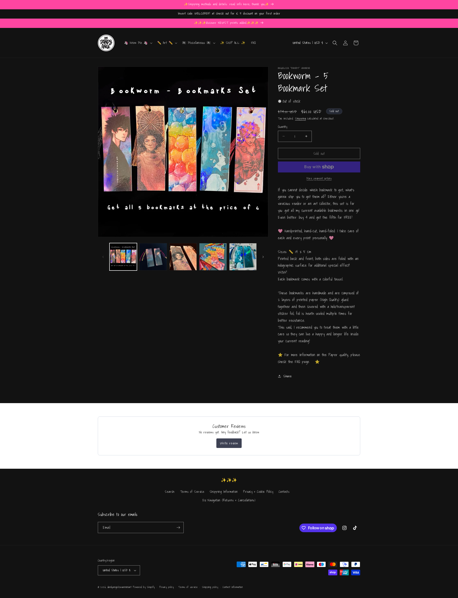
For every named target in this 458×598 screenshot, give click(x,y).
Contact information (233, 587)
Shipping (300, 118)
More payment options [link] (319, 178)
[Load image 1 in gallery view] (123, 256)
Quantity (282, 127)
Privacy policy (166, 587)
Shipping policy (210, 587)
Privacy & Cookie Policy (258, 491)
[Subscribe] (178, 527)
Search (170, 491)
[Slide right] (263, 257)
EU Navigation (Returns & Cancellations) (229, 500)
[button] (138, 43)
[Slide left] (103, 257)
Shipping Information (224, 491)
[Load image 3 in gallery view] (183, 256)
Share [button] (287, 376)
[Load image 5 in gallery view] (243, 256)
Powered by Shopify (144, 587)
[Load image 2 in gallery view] (153, 256)
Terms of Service (192, 491)
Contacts (284, 491)
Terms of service (188, 587)
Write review (229, 443)
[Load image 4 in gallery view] (213, 256)
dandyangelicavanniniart (120, 587)
